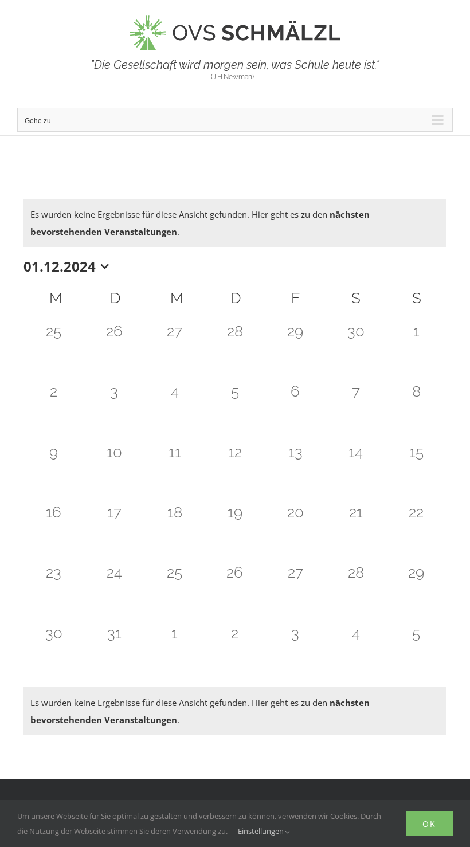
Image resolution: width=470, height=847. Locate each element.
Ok (429, 823)
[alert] (234, 223)
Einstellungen (261, 831)
